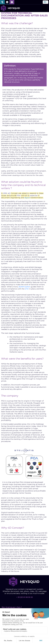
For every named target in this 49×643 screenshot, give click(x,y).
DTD (27, 289)
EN (45, 2)
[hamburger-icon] (44, 8)
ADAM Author (24, 287)
